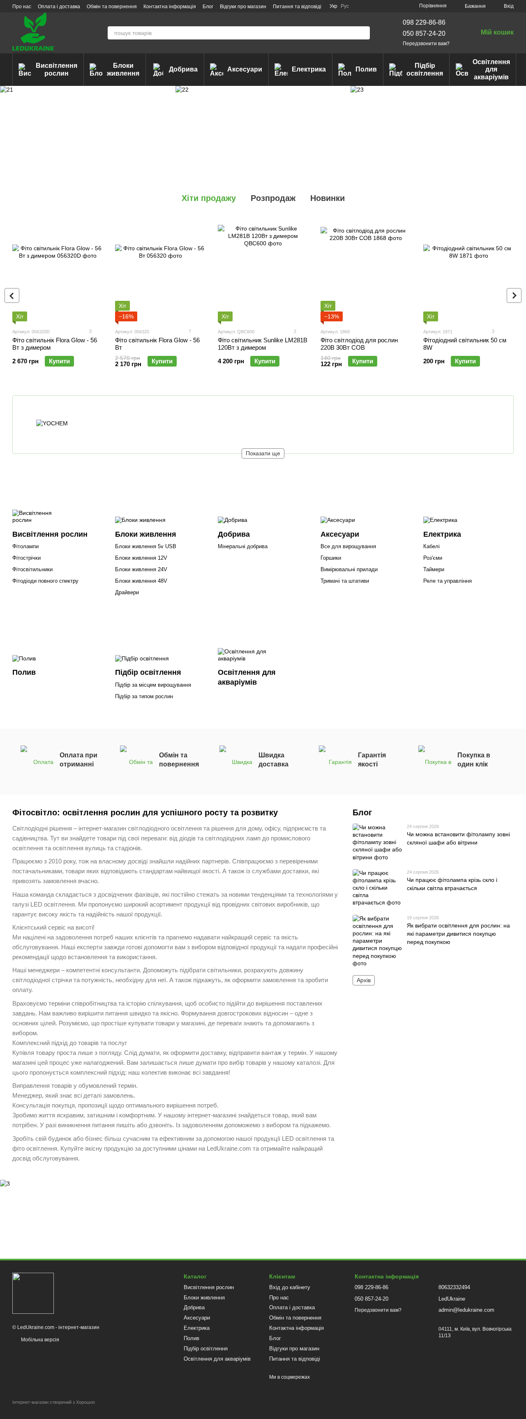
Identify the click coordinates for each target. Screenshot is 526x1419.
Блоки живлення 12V (141, 558)
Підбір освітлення (424, 69)
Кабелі (431, 546)
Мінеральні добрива (243, 546)
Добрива (183, 69)
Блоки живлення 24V (141, 569)
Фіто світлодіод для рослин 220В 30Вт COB (359, 344)
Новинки (327, 198)
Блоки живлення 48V (141, 581)
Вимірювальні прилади (349, 569)
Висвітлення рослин (56, 69)
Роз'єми (432, 558)
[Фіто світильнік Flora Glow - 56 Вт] (160, 270)
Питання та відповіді (297, 6)
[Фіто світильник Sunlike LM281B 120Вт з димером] (263, 270)
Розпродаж (273, 198)
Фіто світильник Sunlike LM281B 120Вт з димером (262, 344)
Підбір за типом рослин (144, 696)
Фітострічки (26, 558)
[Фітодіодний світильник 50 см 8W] (468, 270)
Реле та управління (447, 581)
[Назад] (12, 295)
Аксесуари (244, 69)
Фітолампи (25, 546)
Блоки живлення (123, 69)
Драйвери (127, 592)
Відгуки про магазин (243, 6)
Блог (208, 6)
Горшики (331, 558)
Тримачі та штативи (345, 581)
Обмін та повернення (112, 6)
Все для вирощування (348, 546)
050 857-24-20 (424, 33)
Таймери (433, 569)
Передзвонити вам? (426, 43)
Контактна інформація (169, 6)
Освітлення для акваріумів (491, 69)
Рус (345, 6)
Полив (366, 69)
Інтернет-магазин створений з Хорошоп (53, 1402)
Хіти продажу (209, 198)
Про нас (21, 6)
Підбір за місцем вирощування (153, 685)
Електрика (309, 69)
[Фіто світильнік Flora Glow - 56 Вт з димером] (57, 270)
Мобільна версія (39, 1340)
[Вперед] (514, 295)
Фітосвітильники (32, 569)
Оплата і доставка (59, 6)
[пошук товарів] (363, 32)
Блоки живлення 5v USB (145, 546)
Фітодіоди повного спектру (45, 581)
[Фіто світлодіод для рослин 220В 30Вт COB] (366, 270)
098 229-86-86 (424, 22)
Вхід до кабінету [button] (289, 1287)
